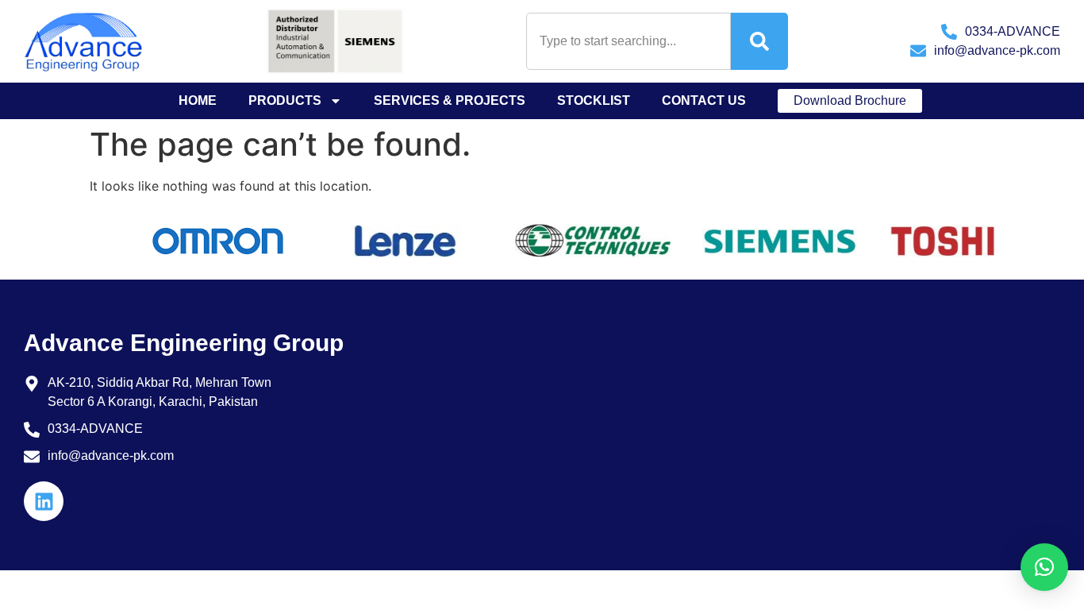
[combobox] (628, 41)
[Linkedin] (43, 501)
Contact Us (704, 100)
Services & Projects (449, 100)
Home (198, 100)
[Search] (759, 41)
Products (284, 100)
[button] (1044, 567)
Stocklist (593, 100)
